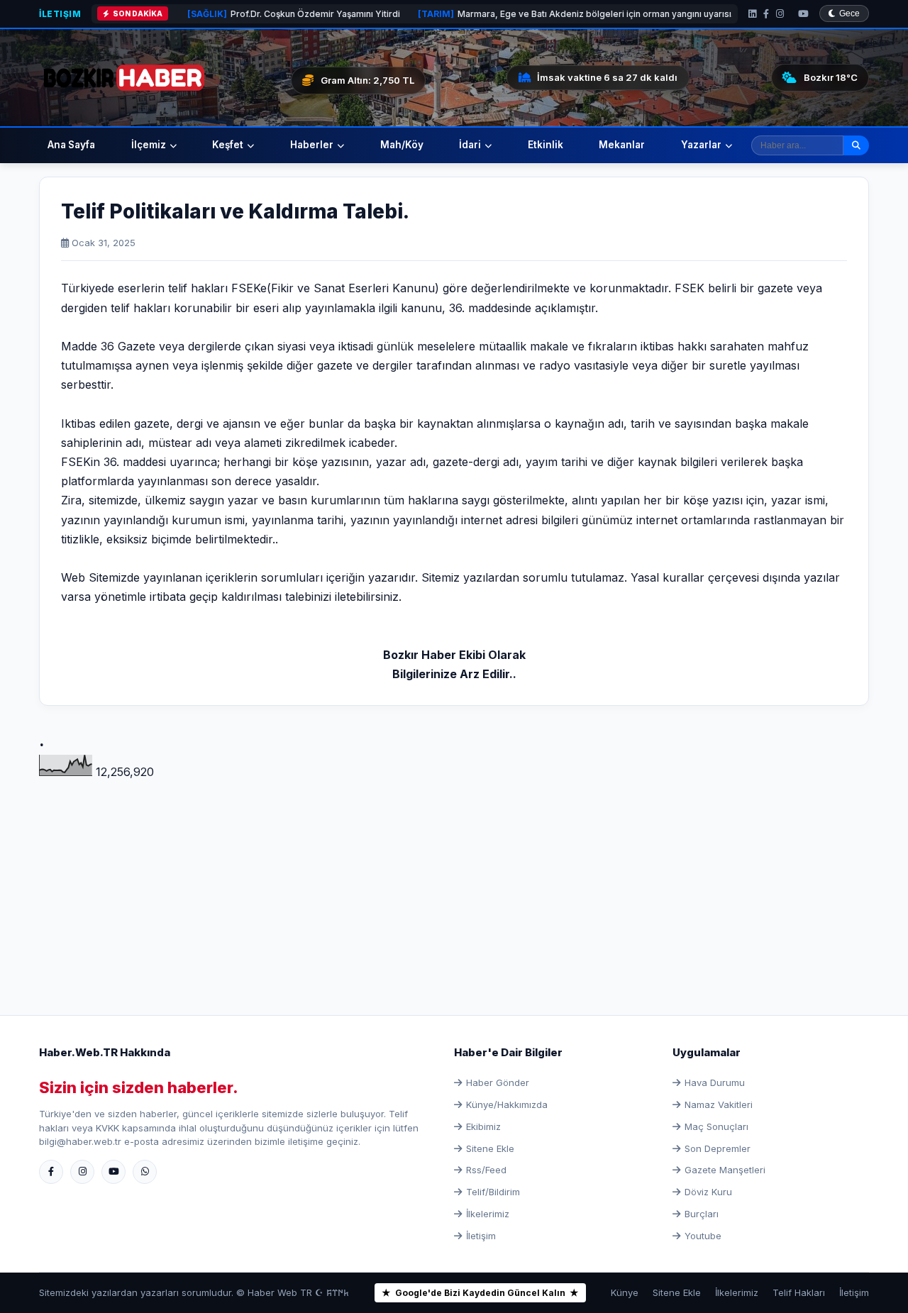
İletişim (60, 14)
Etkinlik (545, 144)
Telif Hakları (799, 1292)
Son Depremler (718, 1148)
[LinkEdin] (752, 13)
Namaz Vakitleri (719, 1104)
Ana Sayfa (71, 144)
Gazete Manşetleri (725, 1169)
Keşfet (227, 144)
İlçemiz (148, 144)
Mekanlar (622, 144)
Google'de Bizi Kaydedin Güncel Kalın (480, 1292)
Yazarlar (701, 144)
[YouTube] (803, 13)
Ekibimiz (483, 1126)
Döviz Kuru (708, 1191)
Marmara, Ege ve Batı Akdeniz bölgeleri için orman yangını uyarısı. (534, 14)
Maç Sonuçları (716, 1126)
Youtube (703, 1235)
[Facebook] (766, 13)
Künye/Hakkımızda (507, 1104)
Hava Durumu (715, 1082)
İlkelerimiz (487, 1213)
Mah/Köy (401, 144)
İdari (470, 144)
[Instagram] (780, 13)
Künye (624, 1292)
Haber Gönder (497, 1082)
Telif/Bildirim (493, 1191)
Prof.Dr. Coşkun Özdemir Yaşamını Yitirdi (251, 14)
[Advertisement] (454, 880)
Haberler (311, 144)
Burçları (702, 1213)
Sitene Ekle (490, 1148)
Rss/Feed (486, 1169)
